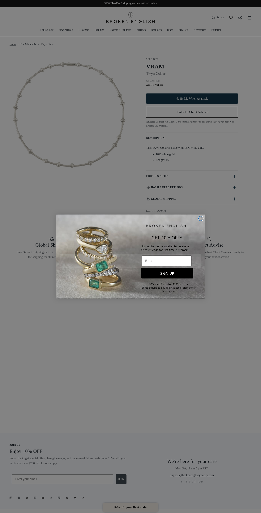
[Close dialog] (201, 218)
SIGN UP (167, 273)
